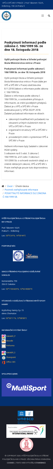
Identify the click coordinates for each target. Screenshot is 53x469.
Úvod (9, 186)
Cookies (11, 462)
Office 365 (10, 362)
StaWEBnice (40, 462)
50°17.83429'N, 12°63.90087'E (19, 289)
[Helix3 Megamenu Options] (42, 16)
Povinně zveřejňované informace (21, 189)
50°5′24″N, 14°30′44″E (16, 235)
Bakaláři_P (10, 336)
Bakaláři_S (10, 352)
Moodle (9, 340)
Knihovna (10, 345)
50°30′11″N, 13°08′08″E (16, 318)
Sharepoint (11, 357)
